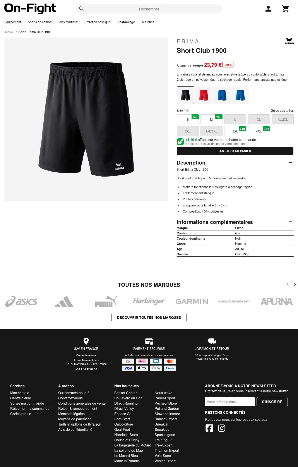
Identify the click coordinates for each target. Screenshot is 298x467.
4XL (262, 130)
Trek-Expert (163, 445)
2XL (187, 131)
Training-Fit (163, 439)
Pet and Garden (167, 408)
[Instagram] (221, 429)
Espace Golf (123, 413)
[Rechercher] (81, 9)
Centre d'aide (20, 397)
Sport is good (165, 434)
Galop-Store (123, 424)
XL (259, 119)
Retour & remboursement (77, 408)
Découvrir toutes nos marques (149, 317)
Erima (188, 41)
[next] (295, 285)
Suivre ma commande (27, 403)
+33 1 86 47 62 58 (86, 369)
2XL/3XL (211, 131)
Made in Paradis (127, 460)
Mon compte (19, 392)
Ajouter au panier (235, 151)
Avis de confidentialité (75, 429)
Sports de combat (40, 22)
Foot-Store (122, 418)
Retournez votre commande (211, 358)
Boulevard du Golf (128, 397)
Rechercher (149, 9)
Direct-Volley (124, 408)
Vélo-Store (163, 455)
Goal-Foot (122, 429)
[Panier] (285, 8)
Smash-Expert (166, 418)
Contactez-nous (86, 355)
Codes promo (20, 413)
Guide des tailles (282, 110)
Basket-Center (125, 392)
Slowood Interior (167, 413)
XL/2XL (283, 119)
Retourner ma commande (30, 408)
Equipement (12, 22)
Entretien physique (97, 22)
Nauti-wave (163, 392)
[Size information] (187, 110)
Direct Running (126, 403)
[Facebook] (209, 429)
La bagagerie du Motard (132, 445)
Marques (148, 22)
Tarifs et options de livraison (79, 424)
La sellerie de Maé (128, 450)
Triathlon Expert (167, 450)
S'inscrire (272, 401)
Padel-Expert (165, 397)
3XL (239, 130)
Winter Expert (165, 460)
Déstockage (126, 22)
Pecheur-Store (166, 403)
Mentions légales (71, 413)
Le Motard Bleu (126, 455)
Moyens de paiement (74, 418)
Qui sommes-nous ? (73, 392)
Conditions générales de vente (82, 403)
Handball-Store (126, 434)
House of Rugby (126, 439)
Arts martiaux (68, 22)
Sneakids (162, 429)
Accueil (9, 32)
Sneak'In (161, 424)
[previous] (287, 285)
